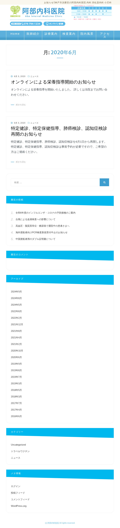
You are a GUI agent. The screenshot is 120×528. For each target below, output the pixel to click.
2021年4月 (16, 337)
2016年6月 (16, 416)
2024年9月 (16, 291)
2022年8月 (16, 311)
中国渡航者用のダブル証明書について (35, 239)
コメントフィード (20, 499)
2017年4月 (16, 409)
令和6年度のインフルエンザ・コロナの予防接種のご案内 (45, 212)
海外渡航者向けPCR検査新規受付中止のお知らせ (42, 232)
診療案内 (51, 33)
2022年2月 (16, 317)
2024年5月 (16, 304)
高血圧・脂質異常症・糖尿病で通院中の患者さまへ (43, 225)
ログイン (15, 486)
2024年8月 (16, 298)
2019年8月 (16, 370)
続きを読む (21, 105)
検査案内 (69, 33)
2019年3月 (16, 383)
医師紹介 (33, 33)
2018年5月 (16, 390)
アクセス (105, 35)
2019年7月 (16, 377)
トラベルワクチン (20, 451)
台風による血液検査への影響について (35, 219)
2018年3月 (16, 396)
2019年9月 (16, 363)
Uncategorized (18, 444)
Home (15, 33)
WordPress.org (18, 506)
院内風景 (87, 33)
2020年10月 (17, 350)
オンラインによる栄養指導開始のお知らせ (53, 82)
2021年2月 (16, 344)
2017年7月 (16, 403)
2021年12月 (17, 324)
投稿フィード (18, 492)
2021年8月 (16, 331)
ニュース (34, 76)
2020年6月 (16, 357)
